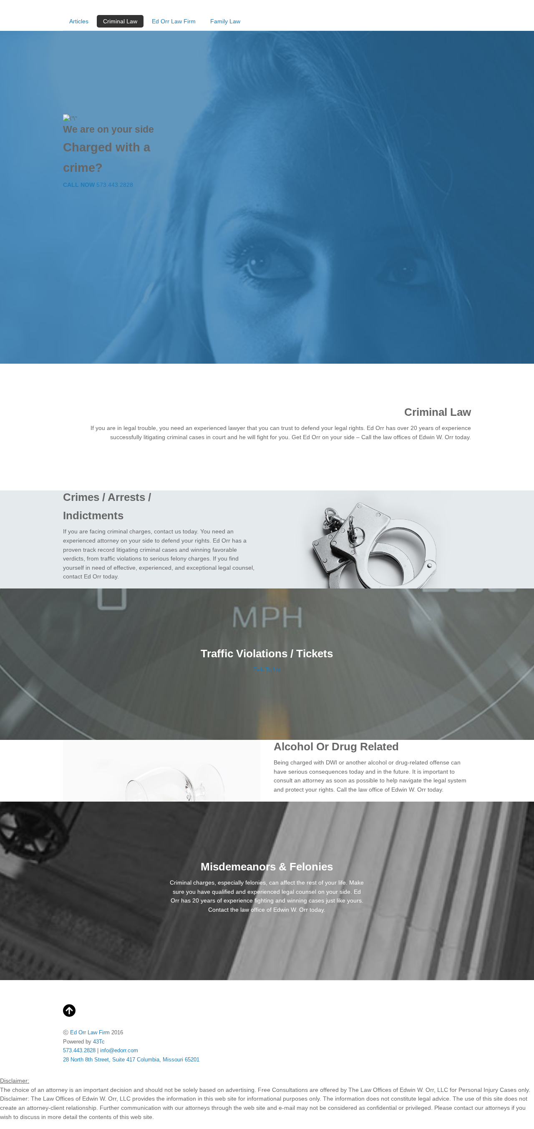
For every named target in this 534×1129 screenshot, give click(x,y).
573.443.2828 (98, 184)
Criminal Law (120, 21)
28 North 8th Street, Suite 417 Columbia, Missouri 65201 (131, 1059)
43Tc (99, 1041)
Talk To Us (266, 669)
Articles (78, 21)
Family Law (225, 21)
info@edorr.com (119, 1050)
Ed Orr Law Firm (174, 21)
